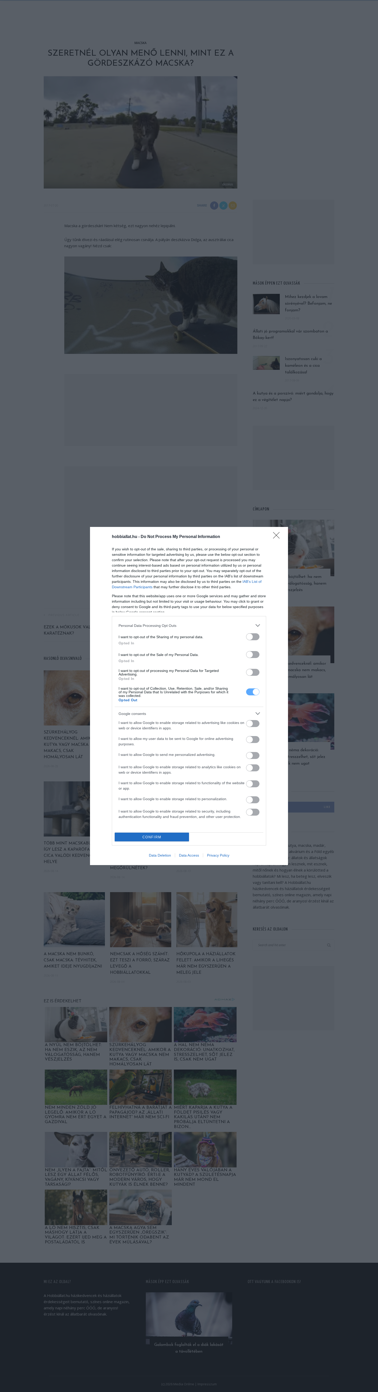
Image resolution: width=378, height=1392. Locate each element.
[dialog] (189, 696)
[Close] (278, 537)
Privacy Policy (218, 855)
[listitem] (189, 625)
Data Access (189, 855)
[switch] (252, 636)
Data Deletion (160, 855)
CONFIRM (151, 837)
